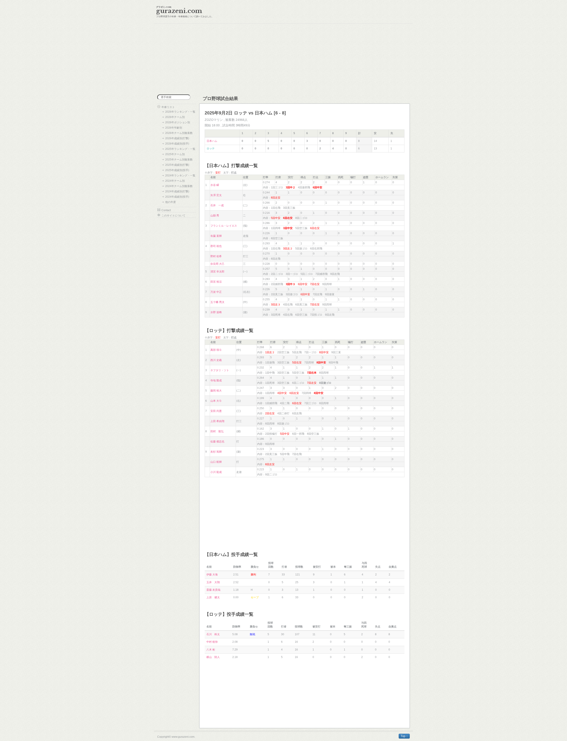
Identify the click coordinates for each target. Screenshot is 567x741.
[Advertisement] (283, 59)
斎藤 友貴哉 (213, 589)
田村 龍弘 (217, 431)
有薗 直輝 (216, 235)
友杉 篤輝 (216, 451)
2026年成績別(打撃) (177, 138)
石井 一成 (217, 205)
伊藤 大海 (212, 574)
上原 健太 (213, 597)
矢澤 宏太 (216, 195)
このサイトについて (173, 215)
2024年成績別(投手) (177, 196)
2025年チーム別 (175, 154)
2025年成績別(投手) (177, 170)
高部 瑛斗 (216, 349)
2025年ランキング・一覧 (180, 149)
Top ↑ (404, 736)
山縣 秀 (214, 215)
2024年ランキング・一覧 (180, 175)
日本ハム (212, 141)
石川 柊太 (213, 634)
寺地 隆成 (216, 380)
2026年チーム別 (175, 117)
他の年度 (170, 202)
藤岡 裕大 (216, 390)
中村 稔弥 (212, 641)
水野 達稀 (216, 312)
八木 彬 (210, 649)
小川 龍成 (216, 472)
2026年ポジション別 (177, 122)
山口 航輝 (216, 461)
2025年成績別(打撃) (177, 164)
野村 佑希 (216, 256)
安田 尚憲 (216, 411)
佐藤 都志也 (217, 441)
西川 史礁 (216, 360)
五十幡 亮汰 (217, 302)
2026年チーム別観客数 (179, 133)
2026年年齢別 (173, 127)
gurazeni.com (179, 11)
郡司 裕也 (216, 246)
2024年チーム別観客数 (179, 186)
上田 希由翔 (217, 421)
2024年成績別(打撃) (177, 191)
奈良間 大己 (217, 263)
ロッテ (211, 148)
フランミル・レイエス (223, 225)
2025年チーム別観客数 (179, 159)
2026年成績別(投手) (177, 143)
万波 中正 (216, 291)
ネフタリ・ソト (219, 370)
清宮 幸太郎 (217, 271)
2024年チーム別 (175, 180)
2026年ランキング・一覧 (180, 111)
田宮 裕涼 (216, 281)
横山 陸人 (213, 657)
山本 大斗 (216, 400)
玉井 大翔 (213, 582)
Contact (166, 210)
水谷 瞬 (214, 185)
